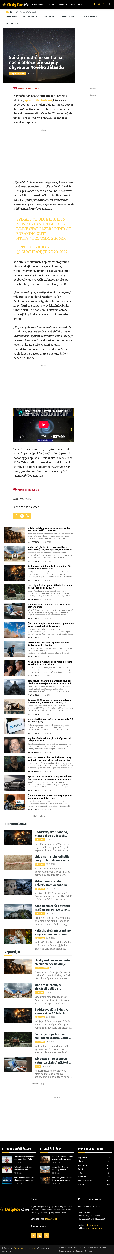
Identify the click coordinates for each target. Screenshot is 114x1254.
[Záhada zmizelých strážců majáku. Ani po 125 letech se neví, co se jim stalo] (18, 911)
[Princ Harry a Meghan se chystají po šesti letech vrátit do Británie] (14, 668)
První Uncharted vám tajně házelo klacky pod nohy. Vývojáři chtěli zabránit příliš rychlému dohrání (49, 758)
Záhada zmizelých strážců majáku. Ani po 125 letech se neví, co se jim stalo (52, 908)
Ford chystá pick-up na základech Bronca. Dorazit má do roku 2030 (50, 586)
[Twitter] (103, 4)
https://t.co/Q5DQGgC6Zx (41, 238)
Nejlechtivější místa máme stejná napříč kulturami (53, 932)
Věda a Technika (41, 968)
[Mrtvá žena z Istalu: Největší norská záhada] (18, 887)
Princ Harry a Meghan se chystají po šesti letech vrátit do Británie (50, 663)
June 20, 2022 (55, 252)
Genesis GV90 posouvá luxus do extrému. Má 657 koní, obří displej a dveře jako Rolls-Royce (50, 701)
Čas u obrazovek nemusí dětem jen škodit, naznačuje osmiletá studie (50, 796)
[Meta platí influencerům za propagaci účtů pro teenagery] (14, 726)
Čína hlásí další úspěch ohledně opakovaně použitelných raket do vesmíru (51, 624)
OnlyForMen (25, 499)
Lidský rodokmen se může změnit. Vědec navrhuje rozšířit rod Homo (49, 529)
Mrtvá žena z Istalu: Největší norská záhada (51, 883)
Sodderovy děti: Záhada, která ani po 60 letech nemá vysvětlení (49, 567)
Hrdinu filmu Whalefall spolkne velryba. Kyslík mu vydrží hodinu (49, 644)
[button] (110, 4)
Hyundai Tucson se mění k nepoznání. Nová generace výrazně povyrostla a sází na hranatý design (50, 777)
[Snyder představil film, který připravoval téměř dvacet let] (14, 745)
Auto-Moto (39, 1042)
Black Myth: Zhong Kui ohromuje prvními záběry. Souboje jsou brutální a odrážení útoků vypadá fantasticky (49, 682)
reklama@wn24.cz (94, 1228)
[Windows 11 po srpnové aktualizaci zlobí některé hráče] (14, 611)
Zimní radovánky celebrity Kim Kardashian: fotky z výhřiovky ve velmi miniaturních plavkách (24, 1158)
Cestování (39, 992)
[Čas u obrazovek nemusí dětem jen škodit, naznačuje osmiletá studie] (14, 802)
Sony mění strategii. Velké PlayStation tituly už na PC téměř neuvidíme (25, 1179)
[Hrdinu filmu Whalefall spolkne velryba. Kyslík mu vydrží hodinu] (14, 649)
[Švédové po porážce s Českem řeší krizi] (7, 1169)
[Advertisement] (43, 154)
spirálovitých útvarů (38, 100)
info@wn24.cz (51, 1219)
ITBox (37, 1066)
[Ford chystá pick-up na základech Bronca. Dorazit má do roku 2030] (14, 592)
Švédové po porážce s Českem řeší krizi (23, 1168)
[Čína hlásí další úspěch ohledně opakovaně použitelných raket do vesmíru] (14, 630)
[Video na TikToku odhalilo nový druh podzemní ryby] (18, 862)
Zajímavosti (17, 73)
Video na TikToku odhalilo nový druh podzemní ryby (52, 858)
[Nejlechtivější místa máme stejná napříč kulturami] (18, 936)
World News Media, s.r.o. (24, 1248)
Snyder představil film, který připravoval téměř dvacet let (49, 739)
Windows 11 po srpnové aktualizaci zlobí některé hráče (49, 605)
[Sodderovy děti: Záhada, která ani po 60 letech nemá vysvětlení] (14, 573)
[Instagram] (99, 4)
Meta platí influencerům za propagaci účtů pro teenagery (50, 720)
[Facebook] (94, 4)
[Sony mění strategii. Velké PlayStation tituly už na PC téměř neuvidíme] (7, 1180)
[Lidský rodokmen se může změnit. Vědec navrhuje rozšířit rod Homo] (14, 535)
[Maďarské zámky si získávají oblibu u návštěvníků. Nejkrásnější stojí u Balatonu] (14, 554)
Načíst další (38, 816)
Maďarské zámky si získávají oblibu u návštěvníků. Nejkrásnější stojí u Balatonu (50, 548)
